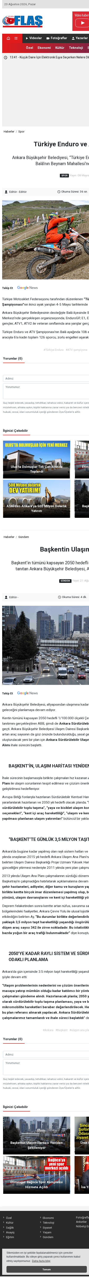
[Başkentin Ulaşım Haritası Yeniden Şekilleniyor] (36, 1135)
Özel (29, 48)
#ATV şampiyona (76, 349)
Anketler (81, 1221)
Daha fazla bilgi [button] (41, 1261)
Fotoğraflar (59, 38)
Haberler (9, 131)
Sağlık (10, 1227)
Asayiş (10, 1232)
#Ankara (48, 1030)
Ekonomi (44, 48)
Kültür (59, 48)
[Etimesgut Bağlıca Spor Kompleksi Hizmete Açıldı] (36, 1174)
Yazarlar (82, 38)
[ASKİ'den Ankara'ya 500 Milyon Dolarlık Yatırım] (36, 498)
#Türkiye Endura (54, 349)
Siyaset (47, 1227)
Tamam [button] (47, 1269)
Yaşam (47, 1232)
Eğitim (10, 1237)
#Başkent (62, 1030)
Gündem (23, 537)
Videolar (35, 38)
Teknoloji (76, 48)
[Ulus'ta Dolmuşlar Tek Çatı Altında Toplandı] (36, 459)
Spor (21, 131)
